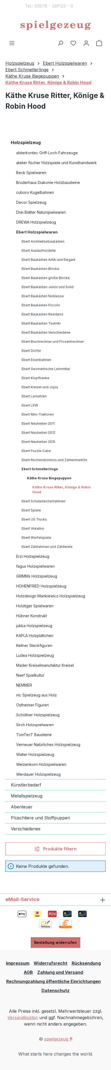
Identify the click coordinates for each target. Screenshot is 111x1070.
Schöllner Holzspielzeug (38, 715)
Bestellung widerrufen (55, 942)
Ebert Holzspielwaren (37, 232)
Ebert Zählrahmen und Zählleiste (47, 547)
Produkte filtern (59, 849)
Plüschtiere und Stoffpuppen (40, 817)
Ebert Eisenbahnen (36, 360)
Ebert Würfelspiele (36, 538)
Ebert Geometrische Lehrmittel (46, 369)
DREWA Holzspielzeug (36, 222)
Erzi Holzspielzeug (32, 556)
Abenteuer (22, 806)
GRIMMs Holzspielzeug (36, 576)
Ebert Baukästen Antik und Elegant (48, 260)
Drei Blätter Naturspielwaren (41, 212)
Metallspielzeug (26, 795)
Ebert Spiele (31, 510)
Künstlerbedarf (26, 785)
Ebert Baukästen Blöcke (40, 269)
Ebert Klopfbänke (35, 378)
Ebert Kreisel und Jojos (40, 387)
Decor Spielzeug (31, 202)
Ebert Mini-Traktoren (38, 414)
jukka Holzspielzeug (34, 625)
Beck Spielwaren (31, 172)
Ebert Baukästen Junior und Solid (48, 287)
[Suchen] (60, 42)
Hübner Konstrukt (31, 615)
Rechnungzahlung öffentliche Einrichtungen (53, 981)
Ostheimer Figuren (32, 705)
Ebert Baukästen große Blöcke (46, 278)
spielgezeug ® (58, 1039)
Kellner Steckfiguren (34, 645)
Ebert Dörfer (31, 351)
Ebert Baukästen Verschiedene (46, 332)
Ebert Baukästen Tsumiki (41, 323)
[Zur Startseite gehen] (55, 25)
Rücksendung (86, 963)
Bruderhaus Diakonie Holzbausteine (48, 182)
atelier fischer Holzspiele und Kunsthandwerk (56, 162)
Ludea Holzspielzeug (35, 655)
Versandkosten (23, 1017)
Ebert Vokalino (33, 528)
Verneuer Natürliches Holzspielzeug (48, 744)
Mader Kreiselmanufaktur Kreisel (45, 665)
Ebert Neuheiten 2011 (38, 423)
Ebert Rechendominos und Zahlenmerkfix (54, 460)
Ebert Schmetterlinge (40, 469)
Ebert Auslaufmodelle (39, 250)
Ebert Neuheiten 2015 (38, 442)
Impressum (17, 963)
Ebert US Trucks (34, 519)
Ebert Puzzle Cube (36, 451)
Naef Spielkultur (30, 675)
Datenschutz (55, 990)
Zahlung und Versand (60, 972)
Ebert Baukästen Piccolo (41, 305)
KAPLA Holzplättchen (34, 635)
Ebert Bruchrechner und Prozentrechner (53, 342)
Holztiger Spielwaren (34, 606)
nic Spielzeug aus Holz (36, 695)
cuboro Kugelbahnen (35, 192)
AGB (28, 972)
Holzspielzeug (26, 142)
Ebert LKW (30, 405)
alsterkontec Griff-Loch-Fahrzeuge (47, 152)
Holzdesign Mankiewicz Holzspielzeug (50, 596)
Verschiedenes (25, 828)
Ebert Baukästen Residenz (42, 314)
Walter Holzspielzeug (35, 754)
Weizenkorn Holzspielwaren (41, 764)
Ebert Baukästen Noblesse (43, 296)
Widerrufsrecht (50, 963)
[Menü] (11, 42)
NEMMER (24, 685)
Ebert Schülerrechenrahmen (43, 501)
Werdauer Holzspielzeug (38, 774)
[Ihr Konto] (86, 42)
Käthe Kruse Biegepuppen (49, 478)
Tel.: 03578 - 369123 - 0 (49, 6)
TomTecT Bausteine (34, 734)
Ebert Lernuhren (34, 396)
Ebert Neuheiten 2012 (38, 433)
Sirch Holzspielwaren (35, 724)
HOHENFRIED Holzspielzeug (41, 586)
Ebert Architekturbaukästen (43, 241)
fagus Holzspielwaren (35, 566)
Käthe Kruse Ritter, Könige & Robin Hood (61, 489)
